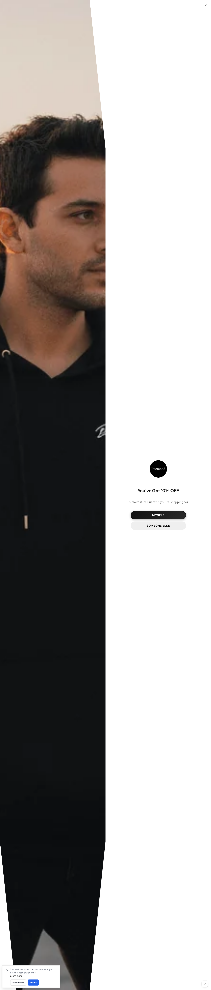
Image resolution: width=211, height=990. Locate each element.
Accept (33, 982)
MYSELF (158, 515)
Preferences (18, 982)
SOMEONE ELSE (158, 525)
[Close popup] (206, 5)
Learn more (16, 976)
